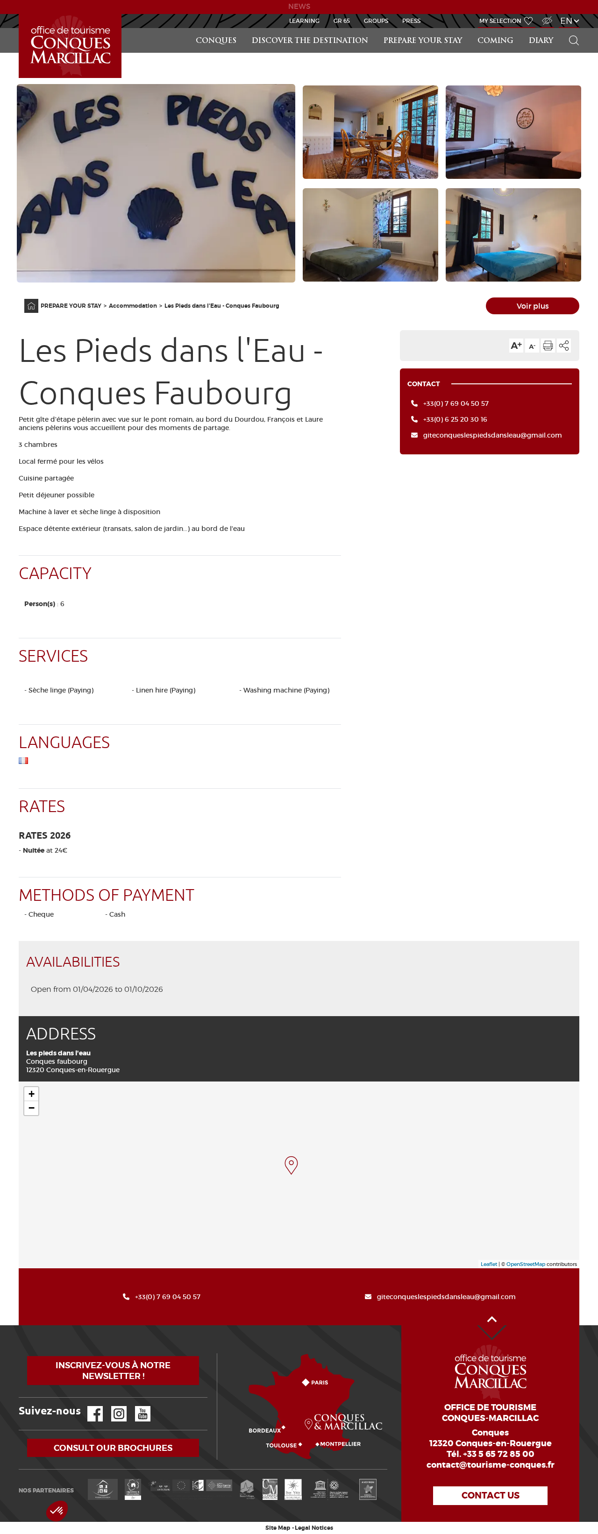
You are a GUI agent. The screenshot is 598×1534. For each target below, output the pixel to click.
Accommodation (133, 306)
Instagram (112, 1406)
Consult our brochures (113, 1447)
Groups (376, 20)
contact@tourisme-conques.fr (491, 1464)
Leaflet (489, 1264)
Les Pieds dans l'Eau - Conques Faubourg (221, 306)
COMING (495, 41)
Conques (216, 41)
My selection (500, 20)
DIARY (541, 41)
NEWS (299, 6)
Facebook (89, 1406)
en (566, 21)
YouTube (136, 1406)
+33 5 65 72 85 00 (498, 1454)
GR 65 (342, 20)
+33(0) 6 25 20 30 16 (455, 419)
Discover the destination (310, 41)
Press (411, 20)
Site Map (277, 1528)
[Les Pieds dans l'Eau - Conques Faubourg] (291, 1165)
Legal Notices (314, 1528)
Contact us (491, 1495)
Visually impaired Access (545, 15)
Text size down (532, 345)
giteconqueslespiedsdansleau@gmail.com (492, 435)
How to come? (219, 1353)
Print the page (548, 345)
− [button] (31, 1108)
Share (564, 345)
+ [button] (31, 1094)
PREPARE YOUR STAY (423, 41)
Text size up (516, 345)
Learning (304, 20)
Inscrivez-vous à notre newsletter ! (113, 1370)
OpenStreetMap (525, 1264)
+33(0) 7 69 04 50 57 (456, 403)
